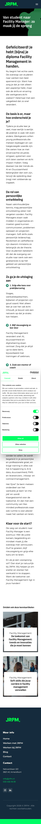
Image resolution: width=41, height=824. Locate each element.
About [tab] (33, 378)
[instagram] (5, 790)
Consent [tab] (7, 378)
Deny (20, 450)
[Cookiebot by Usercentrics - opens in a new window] (30, 372)
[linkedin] (10, 790)
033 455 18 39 (9, 782)
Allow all (20, 438)
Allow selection (20, 444)
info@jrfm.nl (9, 779)
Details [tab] (20, 378)
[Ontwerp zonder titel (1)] (11, 2)
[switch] (36, 417)
